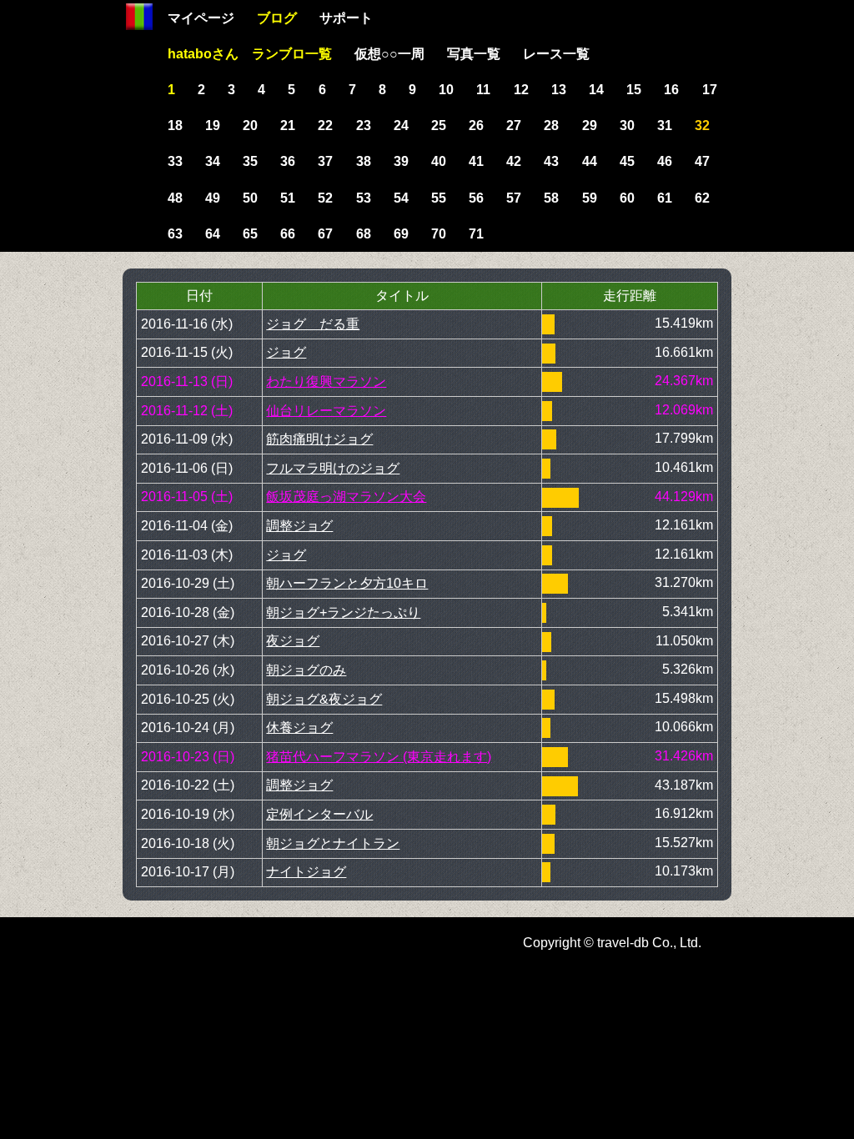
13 (558, 90)
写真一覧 (473, 54)
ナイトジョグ (306, 872)
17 (709, 90)
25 (438, 125)
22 (325, 125)
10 (446, 90)
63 (175, 234)
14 (596, 90)
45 (627, 161)
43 (551, 161)
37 (325, 161)
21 (287, 125)
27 (513, 125)
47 (702, 161)
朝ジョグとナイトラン (332, 843)
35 (250, 161)
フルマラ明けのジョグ (332, 468)
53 (363, 198)
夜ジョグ (292, 641)
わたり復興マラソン (326, 381)
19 (212, 125)
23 (363, 125)
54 (401, 198)
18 (175, 125)
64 (212, 234)
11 (483, 90)
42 (513, 161)
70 (438, 234)
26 (476, 125)
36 (287, 161)
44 (589, 161)
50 (250, 198)
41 (476, 161)
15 (633, 90)
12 (521, 90)
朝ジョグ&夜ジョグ (324, 699)
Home (139, 16)
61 (664, 198)
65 (250, 234)
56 (476, 198)
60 (627, 198)
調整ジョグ (299, 526)
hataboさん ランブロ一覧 (250, 54)
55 (438, 198)
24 (401, 125)
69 (401, 234)
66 (287, 234)
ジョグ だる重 (312, 324)
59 (589, 198)
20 (250, 125)
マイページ (201, 18)
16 (671, 90)
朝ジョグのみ (306, 670)
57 (513, 198)
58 (551, 198)
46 (664, 161)
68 (363, 234)
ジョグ (286, 352)
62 (702, 198)
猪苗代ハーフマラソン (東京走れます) (378, 757)
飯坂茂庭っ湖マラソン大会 (346, 496)
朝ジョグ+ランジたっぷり (343, 612)
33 (175, 161)
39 (401, 161)
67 (325, 234)
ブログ (277, 18)
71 (476, 234)
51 (287, 198)
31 (664, 125)
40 (438, 161)
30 (627, 125)
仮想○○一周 (389, 54)
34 (212, 161)
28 (551, 125)
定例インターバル (319, 814)
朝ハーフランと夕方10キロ (347, 583)
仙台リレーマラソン (326, 411)
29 (589, 125)
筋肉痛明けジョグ (319, 439)
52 (325, 198)
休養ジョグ (299, 727)
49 (212, 198)
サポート (346, 18)
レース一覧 (556, 54)
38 (363, 161)
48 (175, 198)
